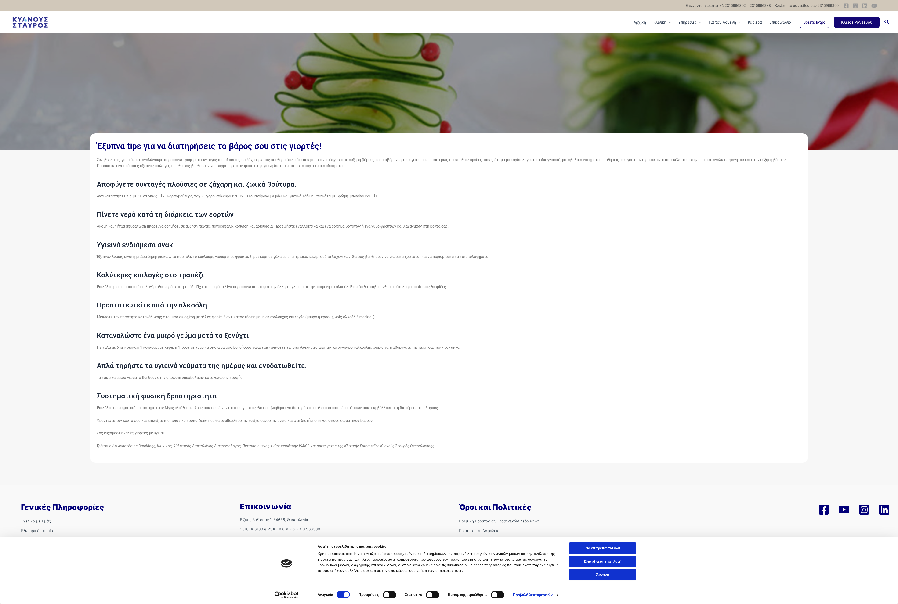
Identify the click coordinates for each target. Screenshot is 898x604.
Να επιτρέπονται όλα (603, 548)
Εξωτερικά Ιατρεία (37, 530)
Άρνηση (602, 574)
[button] (814, 22)
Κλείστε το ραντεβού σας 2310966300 (806, 5)
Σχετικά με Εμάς (36, 521)
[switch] (389, 594)
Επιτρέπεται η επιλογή (602, 561)
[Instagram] (855, 6)
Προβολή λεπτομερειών (533, 595)
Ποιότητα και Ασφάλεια (479, 530)
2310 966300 (308, 529)
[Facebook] (846, 6)
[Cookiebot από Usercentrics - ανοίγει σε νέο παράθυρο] (286, 594)
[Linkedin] (865, 6)
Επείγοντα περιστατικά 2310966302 (716, 5)
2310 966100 (251, 529)
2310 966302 (280, 529)
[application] (668, 22)
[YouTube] (874, 6)
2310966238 (760, 5)
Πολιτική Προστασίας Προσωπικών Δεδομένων (499, 521)
